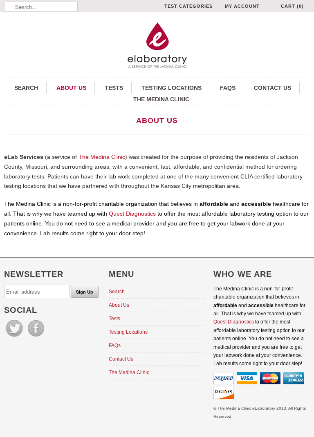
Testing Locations (171, 88)
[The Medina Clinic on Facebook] (36, 337)
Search (26, 88)
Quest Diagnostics (132, 213)
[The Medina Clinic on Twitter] (15, 337)
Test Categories (188, 6)
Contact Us (272, 88)
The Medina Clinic (161, 99)
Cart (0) (292, 6)
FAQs (228, 88)
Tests (114, 88)
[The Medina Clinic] (157, 45)
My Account (242, 6)
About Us (71, 88)
